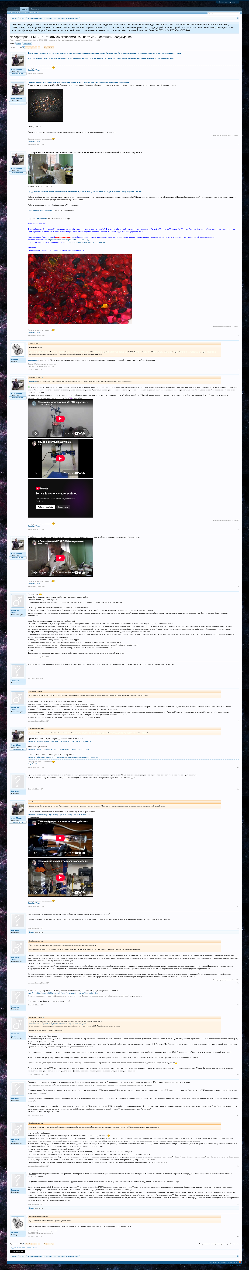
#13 (238, 928)
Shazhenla (15, 681)
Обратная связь (213, 1262)
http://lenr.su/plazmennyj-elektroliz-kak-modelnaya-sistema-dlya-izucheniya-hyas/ (59, 741)
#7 (238, 657)
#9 (238, 721)
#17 (238, 1115)
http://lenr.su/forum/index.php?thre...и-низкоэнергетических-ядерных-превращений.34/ (63, 757)
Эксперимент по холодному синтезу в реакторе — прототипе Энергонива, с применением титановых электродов (78, 82)
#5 (238, 529)
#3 (238, 335)
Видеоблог (31, 70)
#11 (238, 789)
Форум (24, 9)
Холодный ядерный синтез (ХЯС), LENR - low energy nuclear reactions (44, 40)
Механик (14, 360)
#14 (238, 983)
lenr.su (18, 43)
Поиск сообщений (15, 12)
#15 (238, 1005)
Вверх (235, 1262)
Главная (15, 9)
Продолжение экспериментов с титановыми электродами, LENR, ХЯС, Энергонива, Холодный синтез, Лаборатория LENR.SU (85, 191)
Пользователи (35, 9)
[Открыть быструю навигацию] (237, 18)
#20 (238, 1236)
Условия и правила (235, 1265)
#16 (238, 1074)
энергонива (27, 43)
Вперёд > (51, 47)
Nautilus (31, 932)
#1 (238, 73)
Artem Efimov (88, 40)
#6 (238, 586)
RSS (240, 1262)
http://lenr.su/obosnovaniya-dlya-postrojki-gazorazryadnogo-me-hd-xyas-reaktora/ (59, 814)
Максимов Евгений (15, 612)
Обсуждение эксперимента (40, 210)
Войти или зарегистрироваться (228, 2)
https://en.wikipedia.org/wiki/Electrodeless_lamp (80, 993)
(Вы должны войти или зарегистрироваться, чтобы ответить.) (219, 1244)
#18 (238, 1166)
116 (45, 47)
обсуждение (42, 218)
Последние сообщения (31, 12)
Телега (38, 70)
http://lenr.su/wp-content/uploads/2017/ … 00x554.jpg (68, 239)
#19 (238, 1204)
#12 (238, 906)
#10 (238, 767)
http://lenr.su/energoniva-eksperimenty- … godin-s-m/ (84, 242)
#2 (238, 144)
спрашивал (33, 359)
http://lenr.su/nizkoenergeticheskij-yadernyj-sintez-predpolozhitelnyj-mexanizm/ (58, 749)
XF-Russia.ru (18, 1267)
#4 (238, 369)
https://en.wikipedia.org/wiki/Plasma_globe (44, 993)
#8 (238, 678)
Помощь (223, 1262)
